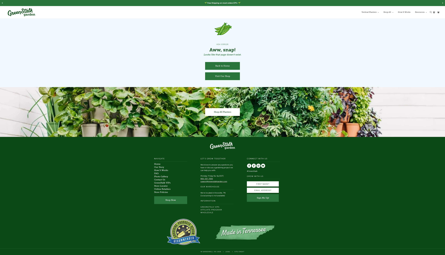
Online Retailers (162, 189)
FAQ (156, 173)
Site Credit (239, 251)
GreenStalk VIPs (162, 183)
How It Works (161, 170)
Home (157, 164)
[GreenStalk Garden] (21, 12)
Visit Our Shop (222, 76)
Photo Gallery (161, 176)
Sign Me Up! (263, 198)
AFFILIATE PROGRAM (211, 210)
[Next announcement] (442, 3)
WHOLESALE (206, 212)
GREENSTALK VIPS (209, 207)
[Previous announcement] (2, 3)
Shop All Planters (222, 112)
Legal (227, 251)
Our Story (159, 167)
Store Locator (161, 186)
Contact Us (159, 179)
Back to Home (222, 66)
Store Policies (161, 192)
